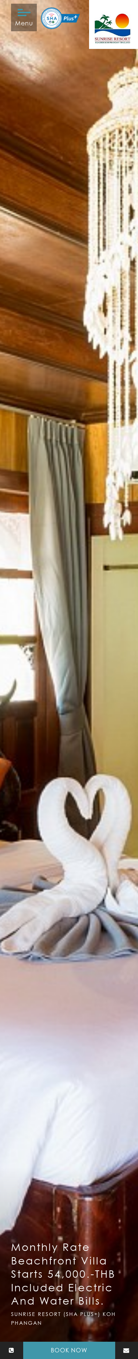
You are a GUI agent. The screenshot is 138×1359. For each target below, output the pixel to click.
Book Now (69, 1350)
